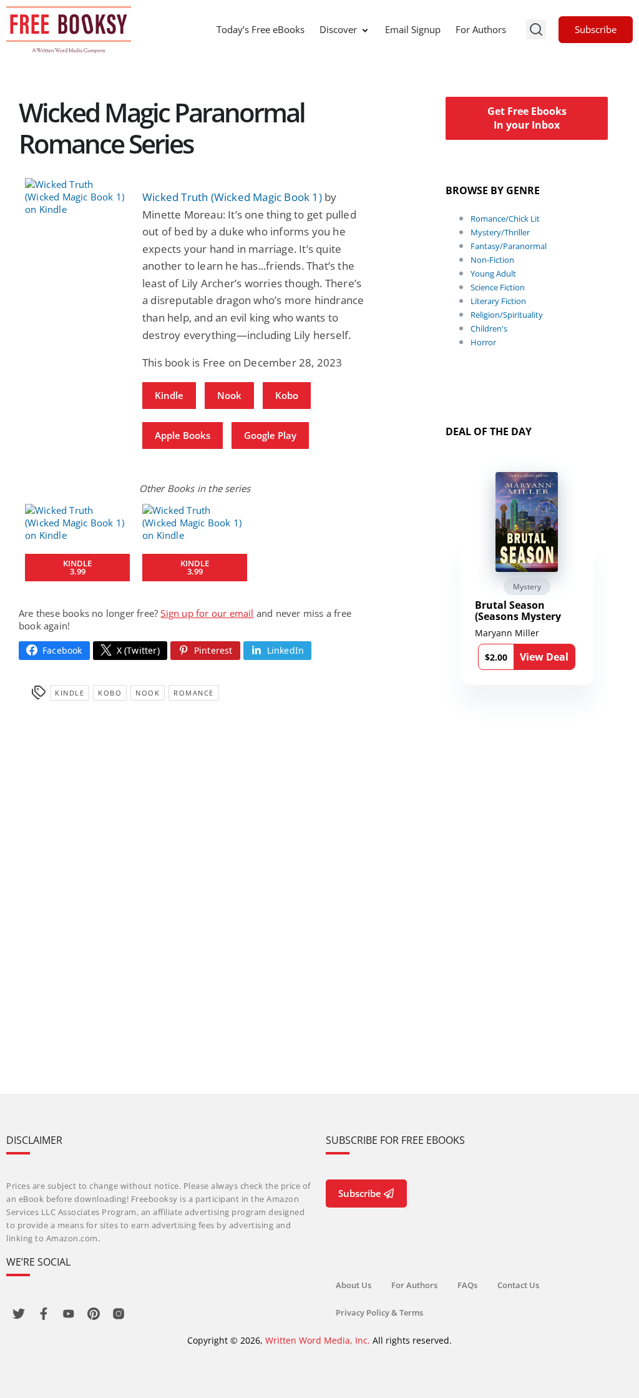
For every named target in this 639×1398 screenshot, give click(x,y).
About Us (353, 1285)
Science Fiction (498, 287)
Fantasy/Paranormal (509, 246)
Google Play (270, 435)
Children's (489, 328)
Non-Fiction (492, 259)
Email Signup (413, 29)
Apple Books (182, 435)
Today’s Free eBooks (261, 29)
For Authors (481, 29)
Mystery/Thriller (500, 232)
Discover (338, 29)
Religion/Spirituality (507, 314)
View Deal (544, 657)
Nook (229, 395)
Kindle (169, 395)
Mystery (527, 586)
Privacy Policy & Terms (379, 1312)
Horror (483, 342)
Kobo (286, 395)
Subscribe (596, 29)
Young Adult (493, 273)
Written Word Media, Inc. (317, 1340)
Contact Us (518, 1285)
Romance (193, 692)
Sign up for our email (206, 613)
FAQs (467, 1285)
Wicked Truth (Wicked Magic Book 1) (232, 197)
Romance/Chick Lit (505, 218)
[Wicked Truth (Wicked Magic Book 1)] (77, 196)
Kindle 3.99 (77, 567)
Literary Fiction (498, 301)
